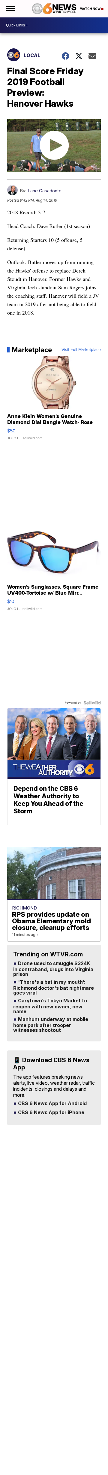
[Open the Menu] (10, 9)
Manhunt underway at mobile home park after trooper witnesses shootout (50, 1025)
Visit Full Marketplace (81, 350)
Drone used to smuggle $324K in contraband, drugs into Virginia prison (53, 969)
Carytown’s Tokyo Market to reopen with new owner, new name (50, 1006)
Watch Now (90, 9)
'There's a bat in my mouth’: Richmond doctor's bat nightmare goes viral (53, 988)
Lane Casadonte (45, 191)
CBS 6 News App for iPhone (50, 1112)
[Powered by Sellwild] (92, 703)
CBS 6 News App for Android (52, 1103)
